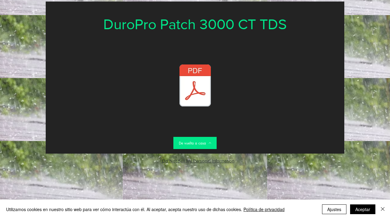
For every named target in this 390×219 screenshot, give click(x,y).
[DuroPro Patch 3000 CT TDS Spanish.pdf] (195, 86)
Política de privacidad (264, 209)
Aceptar (362, 209)
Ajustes (334, 209)
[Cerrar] (382, 209)
